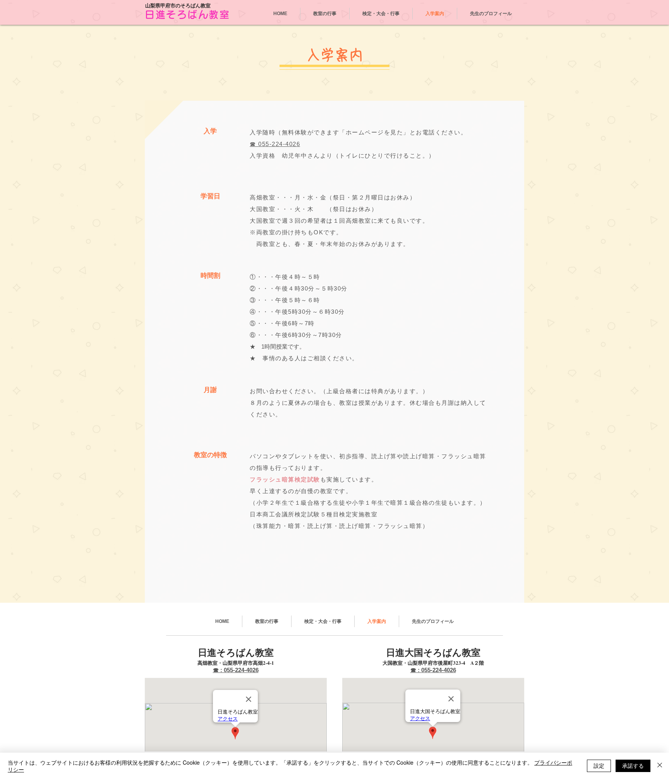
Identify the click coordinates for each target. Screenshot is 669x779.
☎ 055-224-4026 (275, 144)
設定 (599, 765)
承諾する (633, 765)
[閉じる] (659, 766)
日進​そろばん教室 (187, 14)
